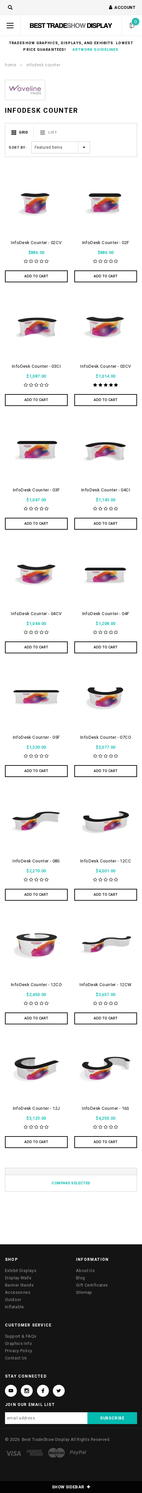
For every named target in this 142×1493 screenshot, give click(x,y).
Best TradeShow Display (45, 1439)
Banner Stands (19, 1285)
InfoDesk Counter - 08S (36, 860)
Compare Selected (71, 1183)
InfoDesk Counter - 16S (105, 1108)
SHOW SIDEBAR (68, 1486)
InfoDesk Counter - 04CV (36, 613)
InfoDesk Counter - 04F (105, 613)
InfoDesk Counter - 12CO (36, 984)
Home (10, 65)
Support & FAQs (20, 1336)
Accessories (17, 1292)
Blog (80, 1277)
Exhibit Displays (20, 1270)
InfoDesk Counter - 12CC (105, 860)
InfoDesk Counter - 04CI (105, 489)
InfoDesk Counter (43, 65)
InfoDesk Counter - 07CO (105, 737)
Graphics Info (18, 1343)
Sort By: (17, 147)
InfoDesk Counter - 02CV (36, 242)
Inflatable (14, 1306)
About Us (85, 1270)
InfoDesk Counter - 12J (36, 1108)
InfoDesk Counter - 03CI (36, 366)
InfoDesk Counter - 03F (36, 489)
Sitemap (84, 1292)
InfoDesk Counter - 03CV (105, 366)
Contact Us (16, 1357)
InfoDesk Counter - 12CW (105, 984)
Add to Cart (36, 276)
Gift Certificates (92, 1285)
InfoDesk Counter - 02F (105, 242)
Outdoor (13, 1299)
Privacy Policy (18, 1350)
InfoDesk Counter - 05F (36, 737)
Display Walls (18, 1277)
